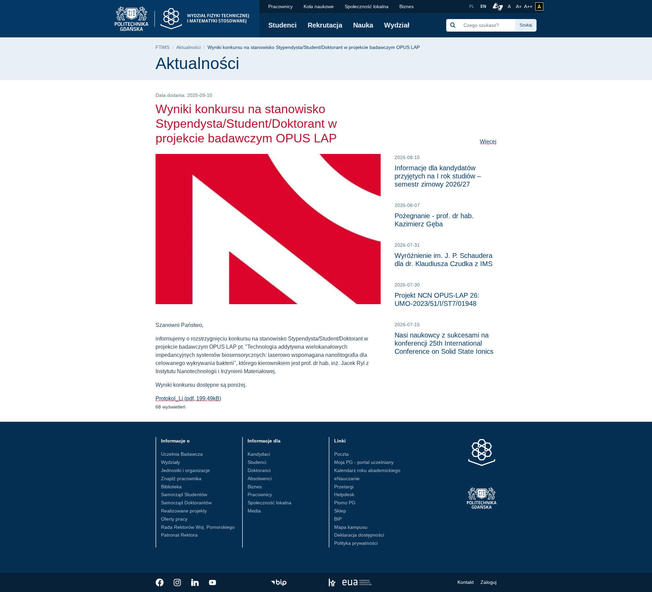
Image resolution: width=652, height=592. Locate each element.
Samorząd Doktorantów (186, 502)
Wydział (397, 25)
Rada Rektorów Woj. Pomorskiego (198, 527)
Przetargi (344, 486)
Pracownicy (280, 6)
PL (471, 6)
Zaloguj (488, 582)
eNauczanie (347, 478)
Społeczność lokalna (366, 6)
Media (254, 510)
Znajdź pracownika (181, 478)
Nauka (363, 25)
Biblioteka (171, 486)
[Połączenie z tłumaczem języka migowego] (496, 6)
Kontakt (465, 582)
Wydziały (170, 462)
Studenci (282, 25)
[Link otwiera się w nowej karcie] (160, 582)
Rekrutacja (325, 25)
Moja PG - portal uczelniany (364, 462)
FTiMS (162, 47)
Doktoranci (259, 470)
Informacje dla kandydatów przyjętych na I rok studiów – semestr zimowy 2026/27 (438, 176)
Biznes (406, 6)
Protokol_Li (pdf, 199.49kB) (188, 398)
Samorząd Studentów (184, 494)
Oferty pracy (174, 519)
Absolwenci (260, 478)
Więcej (488, 141)
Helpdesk (344, 494)
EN (483, 6)
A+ (519, 6)
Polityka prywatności (356, 543)
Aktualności (188, 47)
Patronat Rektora (179, 535)
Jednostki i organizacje (185, 470)
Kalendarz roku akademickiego (367, 470)
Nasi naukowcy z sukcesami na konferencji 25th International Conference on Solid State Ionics (444, 343)
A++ (528, 6)
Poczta (341, 454)
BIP (338, 519)
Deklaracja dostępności (359, 535)
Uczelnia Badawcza (182, 454)
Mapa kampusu (350, 527)
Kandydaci (259, 454)
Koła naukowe (319, 6)
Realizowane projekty (184, 510)
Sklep (340, 510)
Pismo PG (345, 502)
